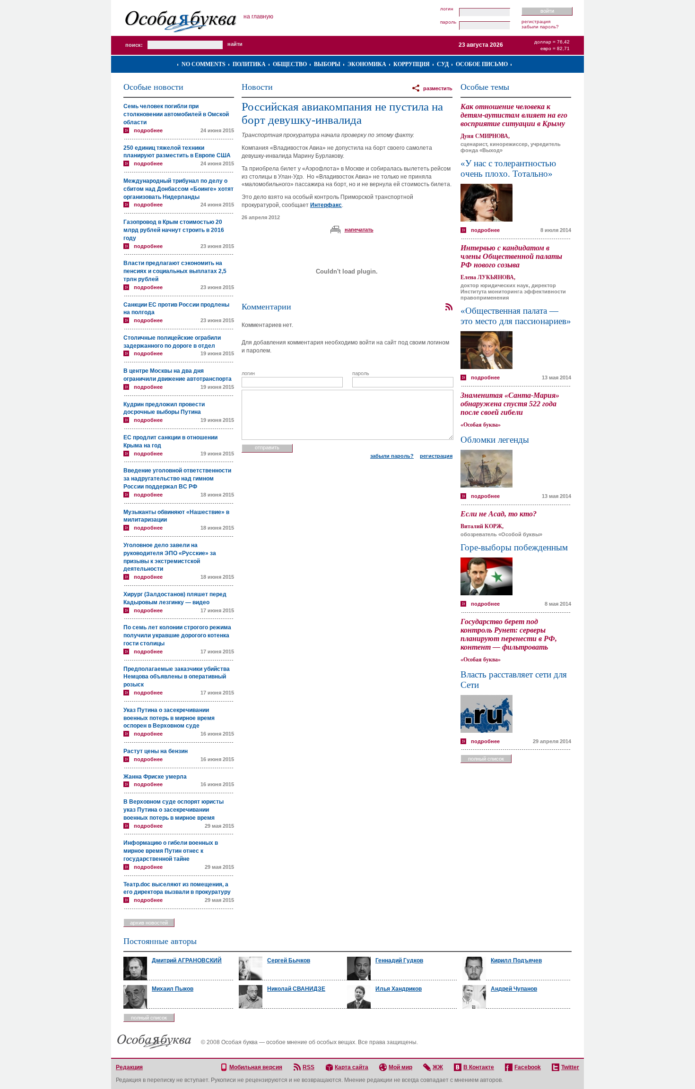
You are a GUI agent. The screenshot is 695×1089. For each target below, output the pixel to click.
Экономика (367, 64)
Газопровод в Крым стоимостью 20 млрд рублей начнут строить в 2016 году (173, 230)
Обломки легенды (494, 440)
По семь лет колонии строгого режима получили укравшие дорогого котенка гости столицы (177, 635)
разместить (437, 88)
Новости (257, 87)
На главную (258, 16)
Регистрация (535, 21)
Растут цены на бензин (155, 751)
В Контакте (478, 1067)
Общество (290, 64)
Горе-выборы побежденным (514, 547)
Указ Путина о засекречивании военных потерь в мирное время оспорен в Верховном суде (169, 718)
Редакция (129, 1067)
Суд (443, 64)
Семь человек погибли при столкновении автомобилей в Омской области (176, 114)
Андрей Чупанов (514, 989)
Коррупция (411, 64)
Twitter (570, 1067)
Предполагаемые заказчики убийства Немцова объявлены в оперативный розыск (176, 677)
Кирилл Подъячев (516, 960)
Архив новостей (149, 923)
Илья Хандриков (398, 989)
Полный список (486, 759)
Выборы (327, 64)
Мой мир (400, 1067)
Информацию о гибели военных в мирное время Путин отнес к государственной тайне (170, 851)
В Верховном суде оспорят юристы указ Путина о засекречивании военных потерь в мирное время (173, 809)
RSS (308, 1067)
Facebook (527, 1067)
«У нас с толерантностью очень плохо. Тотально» (508, 168)
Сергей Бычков (288, 960)
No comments (204, 64)
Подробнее (148, 130)
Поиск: (134, 45)
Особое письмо (482, 64)
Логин (446, 9)
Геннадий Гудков (399, 960)
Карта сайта (351, 1067)
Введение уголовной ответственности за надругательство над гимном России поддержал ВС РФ (177, 478)
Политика (249, 64)
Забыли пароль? (540, 26)
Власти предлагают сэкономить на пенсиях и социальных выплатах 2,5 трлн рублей (174, 271)
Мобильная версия (255, 1067)
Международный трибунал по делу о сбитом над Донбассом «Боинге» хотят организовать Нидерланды (178, 189)
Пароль (448, 22)
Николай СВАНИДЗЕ (296, 989)
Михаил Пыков (172, 989)
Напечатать (359, 229)
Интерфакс (326, 205)
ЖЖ (438, 1067)
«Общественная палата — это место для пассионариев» (515, 316)
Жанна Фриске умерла (155, 776)
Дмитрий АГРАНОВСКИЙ (187, 960)
